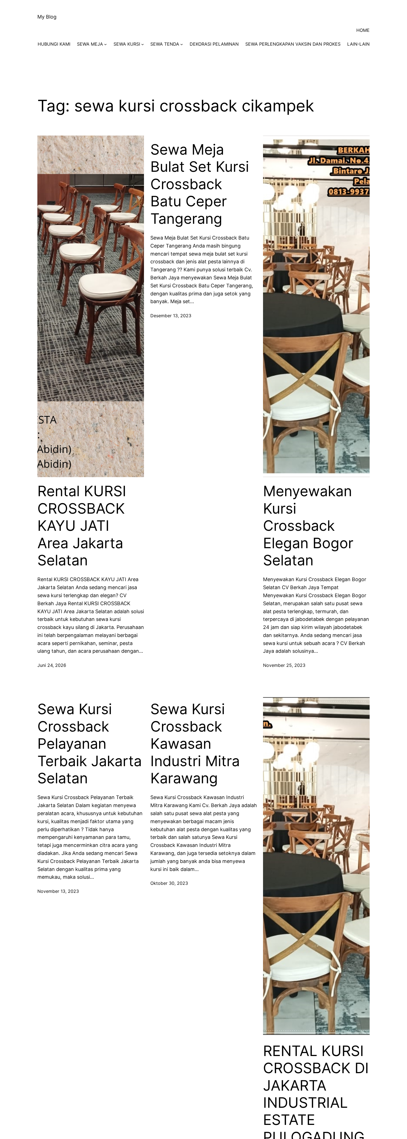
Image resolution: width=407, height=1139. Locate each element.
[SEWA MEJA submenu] (105, 44)
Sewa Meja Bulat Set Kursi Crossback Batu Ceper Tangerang (199, 184)
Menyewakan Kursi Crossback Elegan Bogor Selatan (308, 526)
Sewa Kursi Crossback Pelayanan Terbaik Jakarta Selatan (89, 744)
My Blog (46, 17)
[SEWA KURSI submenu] (142, 44)
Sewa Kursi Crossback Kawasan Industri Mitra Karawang (195, 744)
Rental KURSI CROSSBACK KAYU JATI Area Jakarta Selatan (81, 526)
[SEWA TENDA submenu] (181, 44)
